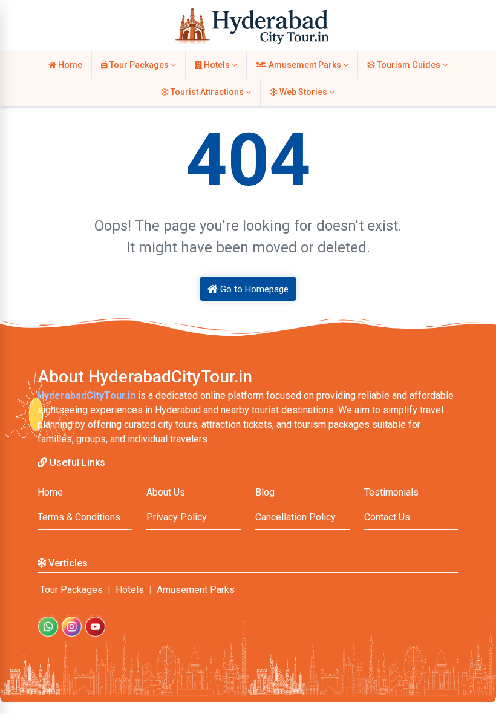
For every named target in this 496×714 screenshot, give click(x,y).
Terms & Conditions (79, 517)
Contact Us (387, 517)
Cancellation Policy (295, 517)
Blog (265, 492)
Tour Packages (139, 65)
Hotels (217, 65)
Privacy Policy (176, 517)
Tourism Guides (408, 65)
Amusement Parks (305, 65)
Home (69, 65)
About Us (165, 492)
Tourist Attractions (207, 92)
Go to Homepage (253, 289)
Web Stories (303, 92)
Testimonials (391, 492)
